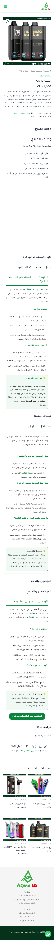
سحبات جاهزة (37, 71)
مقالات (27, 892)
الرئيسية (47, 71)
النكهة (32, 618)
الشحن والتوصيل (27, 913)
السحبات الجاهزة (35, 290)
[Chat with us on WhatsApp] (48, 934)
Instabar (34, 117)
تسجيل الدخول (31, 751)
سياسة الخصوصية (27, 896)
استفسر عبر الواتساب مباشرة (27, 716)
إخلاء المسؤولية (27, 921)
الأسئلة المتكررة (27, 917)
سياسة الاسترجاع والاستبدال (27, 900)
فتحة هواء (28, 473)
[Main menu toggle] (5, 6)
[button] (7, 21)
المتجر (27, 910)
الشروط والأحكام (27, 903)
